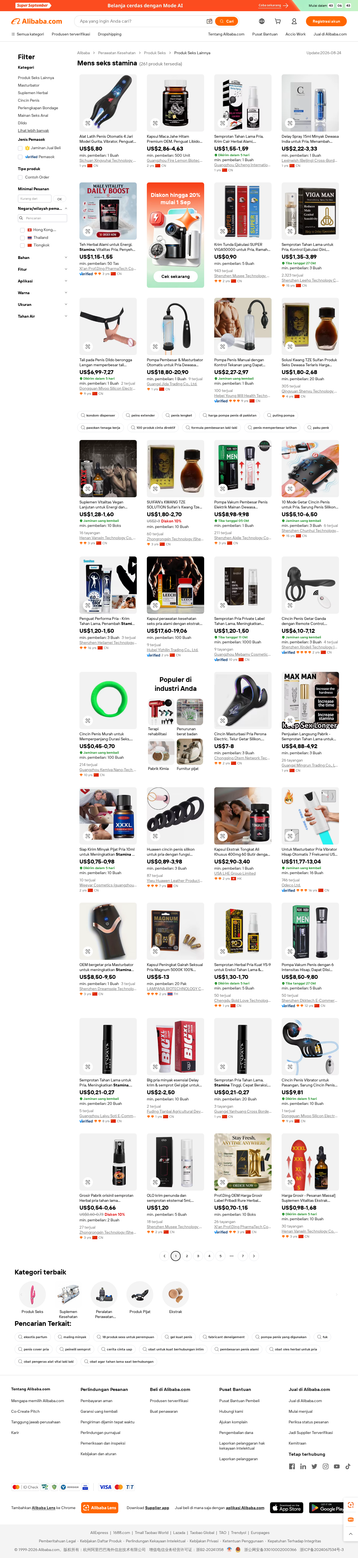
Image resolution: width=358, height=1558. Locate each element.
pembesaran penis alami (239, 1349)
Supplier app (157, 1507)
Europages (260, 1532)
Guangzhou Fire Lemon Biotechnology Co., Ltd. (175, 160)
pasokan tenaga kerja (103, 428)
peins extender (143, 415)
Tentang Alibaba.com (30, 1389)
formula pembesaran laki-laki (214, 428)
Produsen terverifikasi (169, 1400)
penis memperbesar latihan (275, 428)
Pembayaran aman (96, 1400)
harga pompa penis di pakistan (232, 415)
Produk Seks (155, 53)
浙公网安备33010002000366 (270, 1549)
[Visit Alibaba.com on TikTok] (348, 1466)
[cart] (279, 22)
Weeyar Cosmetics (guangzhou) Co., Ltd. (108, 885)
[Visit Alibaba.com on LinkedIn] (303, 1466)
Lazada (179, 1532)
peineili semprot (78, 1349)
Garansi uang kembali (99, 1411)
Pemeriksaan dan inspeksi (103, 1443)
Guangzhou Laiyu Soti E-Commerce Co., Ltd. (108, 1116)
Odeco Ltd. (291, 885)
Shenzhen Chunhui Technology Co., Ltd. (310, 530)
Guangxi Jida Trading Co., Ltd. (172, 384)
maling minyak (74, 1337)
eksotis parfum (35, 1337)
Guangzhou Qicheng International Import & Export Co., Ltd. (243, 165)
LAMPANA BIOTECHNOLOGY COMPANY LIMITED (175, 988)
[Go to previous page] (164, 1256)
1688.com (121, 1532)
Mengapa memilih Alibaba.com (37, 1400)
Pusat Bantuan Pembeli (239, 1400)
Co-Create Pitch (25, 1411)
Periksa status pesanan (309, 1422)
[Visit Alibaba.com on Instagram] (325, 1466)
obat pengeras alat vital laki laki (49, 1362)
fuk (325, 1337)
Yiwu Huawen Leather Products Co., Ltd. (175, 880)
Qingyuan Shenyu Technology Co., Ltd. (310, 391)
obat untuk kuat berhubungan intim (176, 1349)
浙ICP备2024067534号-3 (322, 1549)
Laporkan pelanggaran (238, 1459)
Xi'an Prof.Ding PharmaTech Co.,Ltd (108, 268)
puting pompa (284, 415)
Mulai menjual (300, 1411)
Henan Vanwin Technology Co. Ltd (108, 538)
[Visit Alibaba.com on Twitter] (314, 1466)
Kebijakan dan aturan (98, 1454)
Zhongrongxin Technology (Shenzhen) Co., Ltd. (175, 539)
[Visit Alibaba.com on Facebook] (292, 1466)
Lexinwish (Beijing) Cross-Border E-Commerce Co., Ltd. (310, 160)
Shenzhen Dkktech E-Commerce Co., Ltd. (310, 1000)
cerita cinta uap (119, 1349)
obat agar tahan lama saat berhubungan (122, 1362)
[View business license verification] (229, 1549)
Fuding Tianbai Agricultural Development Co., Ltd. (175, 1111)
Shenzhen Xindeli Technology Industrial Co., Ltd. (310, 647)
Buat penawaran (164, 1411)
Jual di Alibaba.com (305, 1400)
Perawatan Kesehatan (117, 53)
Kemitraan (297, 1443)
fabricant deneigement (226, 1337)
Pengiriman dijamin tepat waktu (108, 1422)
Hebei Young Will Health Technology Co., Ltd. (243, 395)
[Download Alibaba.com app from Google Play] (328, 1507)
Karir (15, 1432)
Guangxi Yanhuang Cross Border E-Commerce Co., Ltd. (243, 1111)
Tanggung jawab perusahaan (35, 1422)
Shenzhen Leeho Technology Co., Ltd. (310, 280)
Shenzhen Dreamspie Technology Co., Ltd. (108, 988)
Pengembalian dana (236, 1432)
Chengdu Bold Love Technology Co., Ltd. (243, 1000)
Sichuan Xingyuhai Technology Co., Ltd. (108, 160)
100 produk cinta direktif (155, 428)
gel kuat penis (181, 1337)
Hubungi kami (231, 1411)
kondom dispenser (100, 415)
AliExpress (99, 1532)
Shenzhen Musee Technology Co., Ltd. (243, 275)
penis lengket (181, 415)
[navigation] (42, 655)
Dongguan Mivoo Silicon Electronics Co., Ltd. (108, 388)
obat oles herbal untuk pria (296, 1349)
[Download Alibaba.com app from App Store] (286, 1507)
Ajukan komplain (233, 1422)
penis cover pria (36, 1349)
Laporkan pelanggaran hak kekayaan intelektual (242, 1445)
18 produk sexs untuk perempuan (128, 1337)
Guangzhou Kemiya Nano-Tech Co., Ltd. (108, 769)
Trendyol (238, 1532)
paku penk (321, 428)
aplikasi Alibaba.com (245, 1507)
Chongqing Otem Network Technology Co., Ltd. (243, 758)
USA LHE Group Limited (235, 873)
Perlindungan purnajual (100, 1432)
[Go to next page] (254, 1256)
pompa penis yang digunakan (284, 1337)
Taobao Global (202, 1532)
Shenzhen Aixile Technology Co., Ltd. (243, 538)
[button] (209, 21)
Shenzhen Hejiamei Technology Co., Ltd (108, 642)
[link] (350, 1505)
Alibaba (83, 53)
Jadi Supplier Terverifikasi (311, 1432)
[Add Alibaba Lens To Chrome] (99, 1507)
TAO (222, 1532)
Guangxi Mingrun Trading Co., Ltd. (310, 765)
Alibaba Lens (43, 1507)
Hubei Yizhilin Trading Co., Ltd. (172, 650)
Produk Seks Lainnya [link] (192, 53)
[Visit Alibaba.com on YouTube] (336, 1466)
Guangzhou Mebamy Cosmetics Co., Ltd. (243, 654)
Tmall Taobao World (151, 1532)
